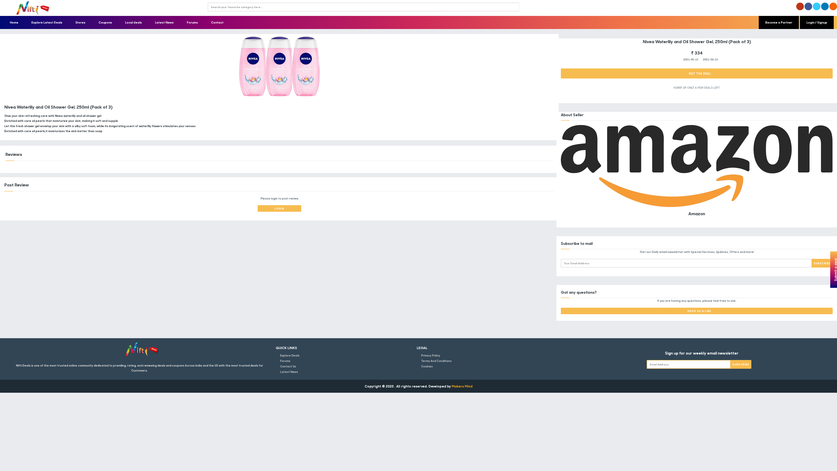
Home (14, 22)
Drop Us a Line (699, 311)
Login (279, 208)
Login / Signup (816, 22)
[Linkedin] (825, 6)
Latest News (164, 22)
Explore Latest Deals (46, 22)
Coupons (105, 22)
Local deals (133, 22)
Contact (217, 22)
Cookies (427, 366)
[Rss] (833, 6)
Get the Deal (699, 73)
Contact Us (288, 366)
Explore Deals (289, 355)
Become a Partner (778, 22)
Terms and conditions (436, 361)
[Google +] (800, 6)
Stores (80, 22)
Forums (192, 22)
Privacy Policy (430, 355)
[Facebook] (808, 6)
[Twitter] (816, 6)
